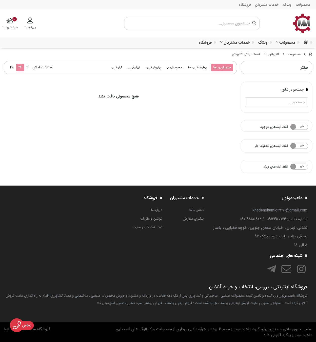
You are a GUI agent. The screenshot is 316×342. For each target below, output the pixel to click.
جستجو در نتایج (292, 89)
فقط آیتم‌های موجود (274, 127)
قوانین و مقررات (151, 218)
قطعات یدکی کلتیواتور (246, 54)
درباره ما (156, 210)
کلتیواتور (273, 54)
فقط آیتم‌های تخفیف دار (271, 146)
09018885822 (250, 219)
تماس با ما (196, 210)
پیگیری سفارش (193, 218)
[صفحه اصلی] (310, 54)
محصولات (287, 42)
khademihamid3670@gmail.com (280, 210)
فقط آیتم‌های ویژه (275, 166)
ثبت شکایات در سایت (147, 227)
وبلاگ (263, 42)
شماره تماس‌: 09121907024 (287, 219)
